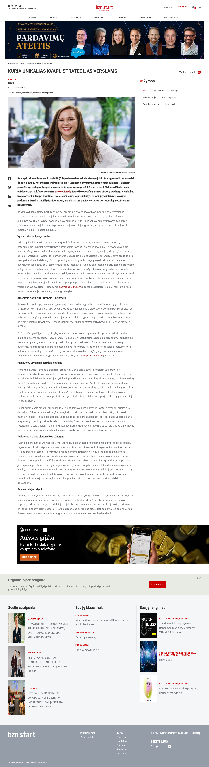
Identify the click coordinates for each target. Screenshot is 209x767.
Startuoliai (100, 18)
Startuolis (37, 93)
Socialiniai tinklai (151, 104)
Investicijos (159, 90)
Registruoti (157, 584)
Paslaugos (146, 18)
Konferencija (187, 653)
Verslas (33, 18)
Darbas (121, 745)
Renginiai (123, 18)
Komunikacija (149, 97)
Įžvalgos (175, 90)
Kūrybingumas (169, 97)
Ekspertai (76, 18)
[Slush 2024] (148, 656)
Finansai (18, 93)
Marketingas (27, 93)
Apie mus (122, 749)
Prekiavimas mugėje (87, 649)
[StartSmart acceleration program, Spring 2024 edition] (148, 688)
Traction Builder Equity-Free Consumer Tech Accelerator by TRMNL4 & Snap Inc (177, 628)
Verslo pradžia (19, 63)
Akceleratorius (168, 619)
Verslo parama (180, 655)
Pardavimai (82, 615)
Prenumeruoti (166, 7)
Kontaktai (122, 741)
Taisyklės (122, 753)
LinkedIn (98, 355)
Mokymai (54, 18)
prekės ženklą (63, 191)
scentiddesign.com (70, 286)
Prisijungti (182, 7)
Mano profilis (87, 737)
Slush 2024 (165, 659)
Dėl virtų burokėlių (85, 637)
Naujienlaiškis (172, 18)
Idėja (145, 90)
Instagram (86, 355)
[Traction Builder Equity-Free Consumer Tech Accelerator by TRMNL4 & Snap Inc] (148, 625)
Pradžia (10, 63)
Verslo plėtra (171, 104)
